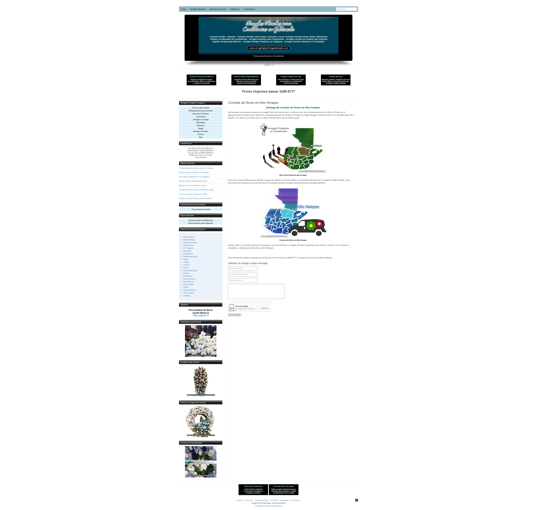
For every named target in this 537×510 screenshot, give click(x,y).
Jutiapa (186, 265)
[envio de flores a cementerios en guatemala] (253, 494)
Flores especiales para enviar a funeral (196, 168)
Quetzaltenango (190, 270)
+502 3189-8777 (201, 315)
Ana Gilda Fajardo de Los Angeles (194, 177)
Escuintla (187, 251)
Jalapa (186, 262)
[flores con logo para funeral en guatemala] (200, 436)
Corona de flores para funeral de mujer (196, 190)
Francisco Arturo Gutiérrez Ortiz (193, 194)
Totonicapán (188, 293)
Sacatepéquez (189, 279)
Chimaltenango (190, 242)
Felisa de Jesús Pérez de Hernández (195, 198)
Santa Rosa (188, 284)
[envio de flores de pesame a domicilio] (201, 85)
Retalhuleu (188, 276)
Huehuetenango (190, 256)
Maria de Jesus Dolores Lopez (192, 185)
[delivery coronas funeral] (200, 477)
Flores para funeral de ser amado (194, 172)
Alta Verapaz (188, 237)
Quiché (186, 273)
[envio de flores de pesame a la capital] (284, 494)
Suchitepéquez (189, 290)
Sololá (186, 287)
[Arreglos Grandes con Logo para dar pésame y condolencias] (291, 85)
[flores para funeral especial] (200, 396)
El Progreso (188, 248)
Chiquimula (188, 245)
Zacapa (186, 295)
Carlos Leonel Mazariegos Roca (193, 181)
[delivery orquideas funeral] (200, 356)
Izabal (186, 259)
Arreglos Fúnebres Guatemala (268, 506)
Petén (185, 267)
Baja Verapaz (189, 239)
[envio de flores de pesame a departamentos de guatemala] (246, 85)
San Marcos (188, 281)
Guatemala (188, 253)
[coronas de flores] (336, 85)
